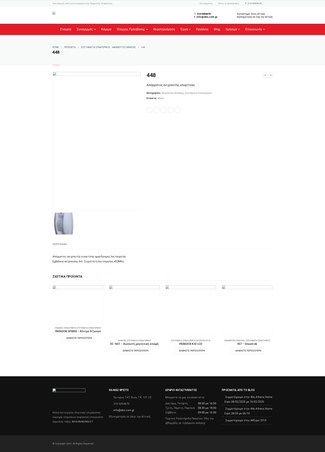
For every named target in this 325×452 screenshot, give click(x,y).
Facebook (150, 110)
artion (161, 98)
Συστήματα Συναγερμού (198, 93)
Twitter (156, 110)
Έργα (184, 29)
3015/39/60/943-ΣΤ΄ (83, 421)
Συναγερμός (206, 3)
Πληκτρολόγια (203, 341)
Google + (171, 110)
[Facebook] (269, 3)
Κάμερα (106, 29)
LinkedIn (164, 110)
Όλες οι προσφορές (228, 3)
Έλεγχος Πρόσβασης (131, 29)
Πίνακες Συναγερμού (65, 328)
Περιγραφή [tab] (59, 244)
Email (178, 110)
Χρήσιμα (231, 29)
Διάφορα (122, 341)
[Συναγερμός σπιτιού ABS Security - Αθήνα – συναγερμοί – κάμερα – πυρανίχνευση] (76, 15)
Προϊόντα (202, 29)
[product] (78, 304)
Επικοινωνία (253, 29)
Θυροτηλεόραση (164, 29)
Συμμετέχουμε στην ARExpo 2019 (245, 420)
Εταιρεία (65, 29)
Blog (217, 29)
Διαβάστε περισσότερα (79, 338)
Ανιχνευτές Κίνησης (173, 93)
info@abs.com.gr (124, 410)
